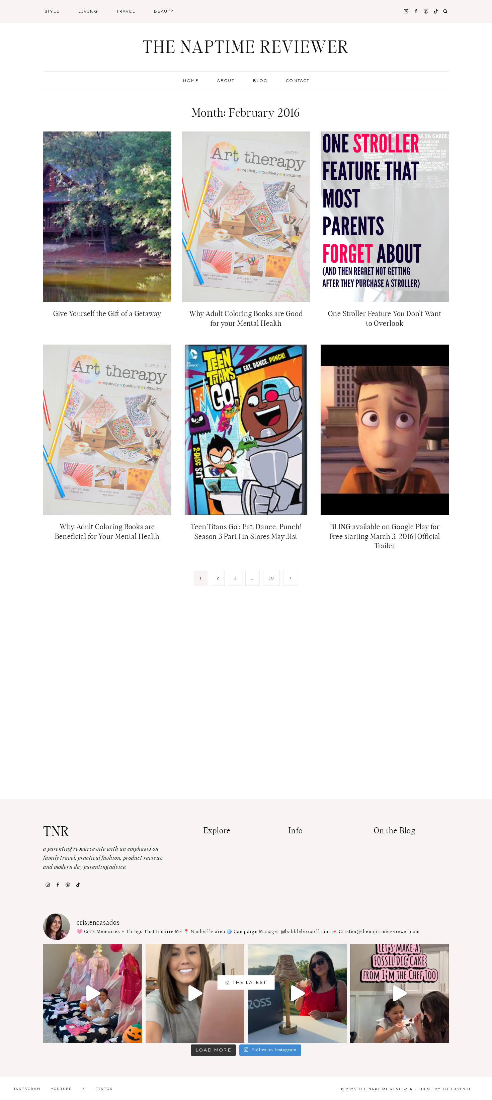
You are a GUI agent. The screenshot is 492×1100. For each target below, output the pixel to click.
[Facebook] (415, 11)
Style (52, 11)
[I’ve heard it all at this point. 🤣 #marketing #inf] (195, 993)
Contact (297, 80)
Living (88, 11)
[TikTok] (78, 884)
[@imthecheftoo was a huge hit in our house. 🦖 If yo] (399, 993)
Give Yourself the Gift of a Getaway (107, 313)
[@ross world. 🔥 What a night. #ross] (297, 993)
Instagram (27, 1089)
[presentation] (107, 216)
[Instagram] (405, 11)
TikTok (104, 1089)
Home (190, 80)
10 (271, 578)
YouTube (61, 1089)
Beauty (164, 11)
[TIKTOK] (435, 11)
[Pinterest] (425, 11)
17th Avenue (457, 1089)
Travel (125, 11)
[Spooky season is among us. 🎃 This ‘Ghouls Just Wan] (92, 993)
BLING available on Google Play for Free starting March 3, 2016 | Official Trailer (384, 536)
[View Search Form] (445, 11)
